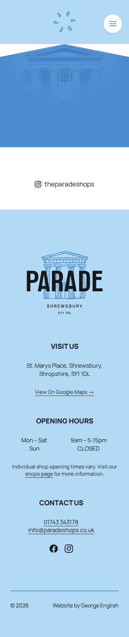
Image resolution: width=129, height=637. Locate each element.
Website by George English (86, 605)
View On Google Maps (61, 392)
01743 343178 (61, 522)
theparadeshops (69, 184)
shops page (39, 473)
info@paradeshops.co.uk (61, 530)
